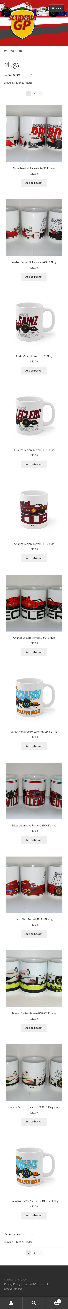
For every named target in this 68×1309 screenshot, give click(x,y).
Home (11, 50)
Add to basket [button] (34, 182)
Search (34, 1303)
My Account (11, 1303)
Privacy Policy (12, 1284)
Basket (52, 1300)
